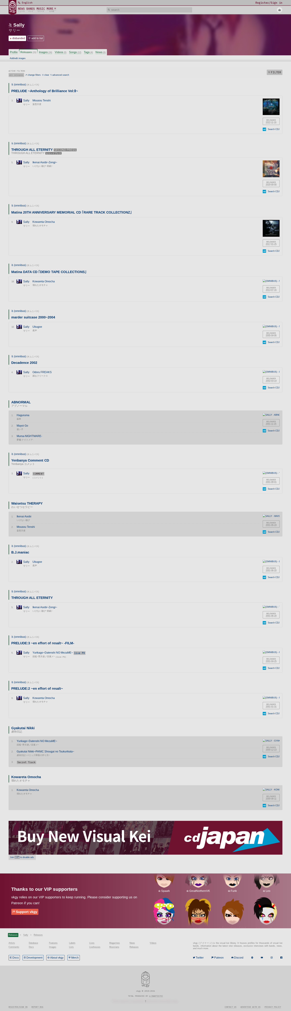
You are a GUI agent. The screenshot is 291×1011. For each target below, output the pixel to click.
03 (272, 380)
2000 (268, 749)
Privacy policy (273, 1007)
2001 (268, 424)
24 (275, 525)
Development (34, 957)
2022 (268, 122)
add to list (37, 38)
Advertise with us (250, 1007)
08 (272, 482)
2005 (268, 335)
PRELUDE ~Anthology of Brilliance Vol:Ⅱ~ (44, 91)
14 (275, 380)
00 (272, 184)
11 (272, 122)
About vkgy (56, 957)
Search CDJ (274, 129)
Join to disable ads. (22, 857)
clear (46, 75)
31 (275, 706)
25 (275, 244)
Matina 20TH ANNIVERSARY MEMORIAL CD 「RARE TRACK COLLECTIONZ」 (71, 212)
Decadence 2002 (24, 363)
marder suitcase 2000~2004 (33, 317)
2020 (268, 184)
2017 (268, 244)
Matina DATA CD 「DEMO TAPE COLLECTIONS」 (48, 272)
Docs (15, 957)
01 (272, 244)
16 (275, 122)
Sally (19, 25)
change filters (34, 75)
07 (272, 290)
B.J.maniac (20, 552)
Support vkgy (26, 912)
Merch (75, 957)
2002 (268, 380)
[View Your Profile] (279, 10)
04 (272, 335)
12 (272, 749)
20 (275, 570)
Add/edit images (18, 58)
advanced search (60, 75)
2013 (268, 290)
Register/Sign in (18, 1007)
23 (275, 749)
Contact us (230, 1007)
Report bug (37, 1007)
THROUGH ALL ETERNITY (32, 598)
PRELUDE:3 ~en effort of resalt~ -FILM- (42, 643)
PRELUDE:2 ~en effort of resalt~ (37, 688)
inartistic (157, 996)
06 (275, 335)
